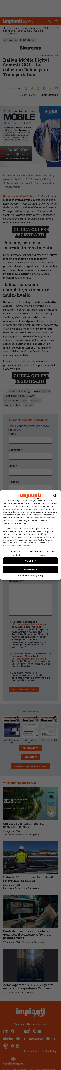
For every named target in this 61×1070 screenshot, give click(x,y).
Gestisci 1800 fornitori (16, 553)
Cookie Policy (22, 575)
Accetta (31, 560)
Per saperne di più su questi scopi (43, 553)
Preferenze (30, 569)
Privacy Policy (36, 575)
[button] (53, 495)
